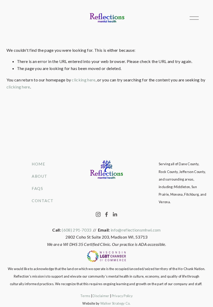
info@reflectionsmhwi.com (136, 229)
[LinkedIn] (114, 214)
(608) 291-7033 (76, 229)
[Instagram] (98, 214)
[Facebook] (106, 214)
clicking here (83, 79)
